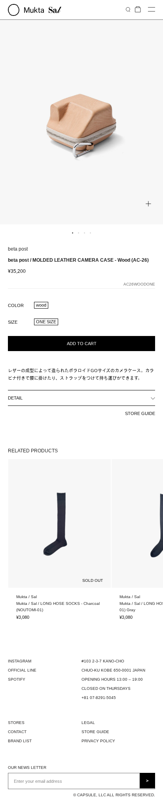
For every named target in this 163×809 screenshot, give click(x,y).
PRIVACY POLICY (98, 741)
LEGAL (88, 722)
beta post (18, 249)
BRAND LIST (20, 741)
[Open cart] (138, 9)
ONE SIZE (46, 321)
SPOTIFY (16, 679)
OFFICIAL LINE (22, 670)
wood (41, 305)
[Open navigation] (151, 9)
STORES (16, 722)
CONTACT (17, 732)
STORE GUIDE (140, 413)
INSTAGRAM (19, 661)
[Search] (128, 9)
